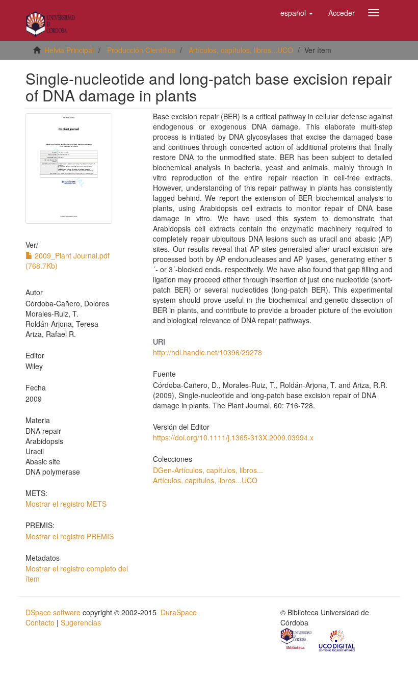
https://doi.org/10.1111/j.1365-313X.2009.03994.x (233, 437)
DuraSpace (179, 612)
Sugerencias (81, 622)
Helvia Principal (69, 50)
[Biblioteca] (296, 640)
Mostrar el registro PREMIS (69, 536)
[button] (297, 12)
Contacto (40, 622)
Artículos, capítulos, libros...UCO (241, 50)
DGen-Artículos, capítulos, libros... (208, 470)
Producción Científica (141, 50)
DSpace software (53, 612)
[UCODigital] (337, 640)
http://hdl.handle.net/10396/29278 (207, 352)
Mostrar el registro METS (66, 504)
